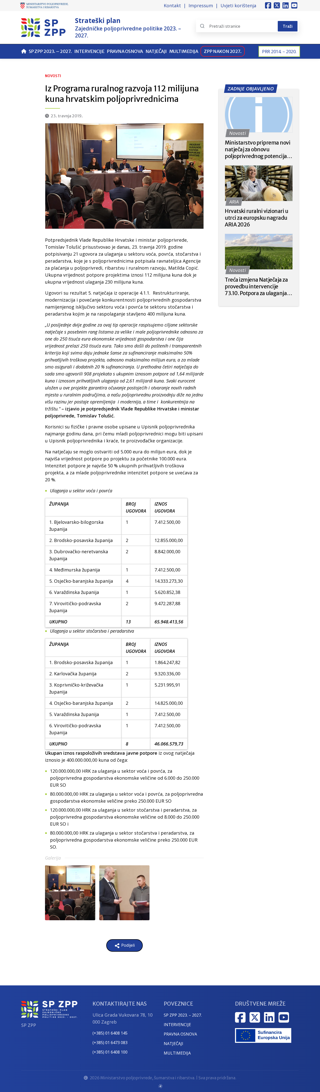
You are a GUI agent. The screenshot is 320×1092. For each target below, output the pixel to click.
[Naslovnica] (23, 51)
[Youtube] (294, 5)
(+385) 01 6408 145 (110, 1033)
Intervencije (89, 51)
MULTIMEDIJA (177, 1053)
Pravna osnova (125, 51)
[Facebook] (268, 5)
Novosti (53, 76)
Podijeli (127, 945)
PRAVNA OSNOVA (180, 1034)
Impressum (200, 5)
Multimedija (183, 51)
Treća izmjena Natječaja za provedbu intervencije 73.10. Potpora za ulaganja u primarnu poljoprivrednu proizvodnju (258, 286)
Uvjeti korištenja (238, 5)
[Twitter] (276, 5)
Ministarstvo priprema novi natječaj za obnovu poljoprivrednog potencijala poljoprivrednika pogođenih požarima (258, 149)
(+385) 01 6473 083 (110, 1042)
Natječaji (156, 51)
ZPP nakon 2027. (222, 51)
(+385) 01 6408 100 (110, 1052)
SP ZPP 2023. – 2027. (50, 51)
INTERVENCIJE (177, 1024)
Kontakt (172, 5)
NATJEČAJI (173, 1043)
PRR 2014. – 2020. (279, 51)
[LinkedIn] (285, 5)
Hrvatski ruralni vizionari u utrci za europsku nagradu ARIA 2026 (256, 218)
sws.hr (160, 1086)
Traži (287, 26)
